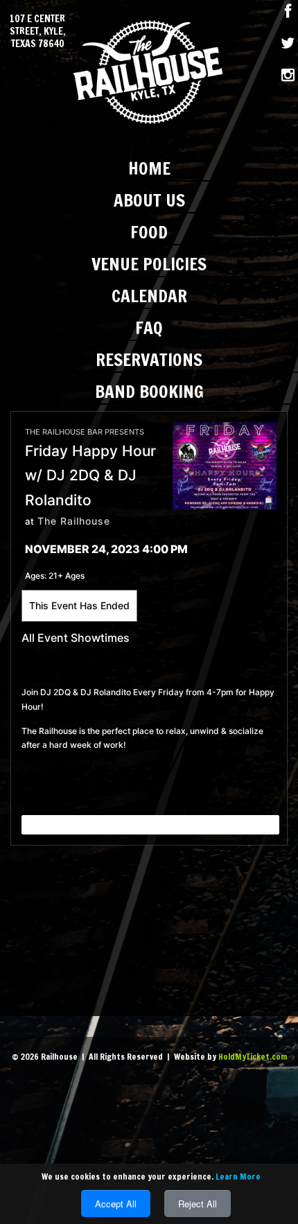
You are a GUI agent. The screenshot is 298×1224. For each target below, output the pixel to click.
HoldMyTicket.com (252, 1057)
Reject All (197, 1203)
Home (149, 168)
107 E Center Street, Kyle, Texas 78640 (38, 31)
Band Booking (149, 391)
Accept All (116, 1203)
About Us (149, 200)
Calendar (149, 295)
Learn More (238, 1176)
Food (149, 232)
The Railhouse (73, 521)
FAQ (149, 327)
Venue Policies (149, 264)
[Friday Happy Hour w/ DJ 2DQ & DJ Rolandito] (225, 465)
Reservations (149, 359)
